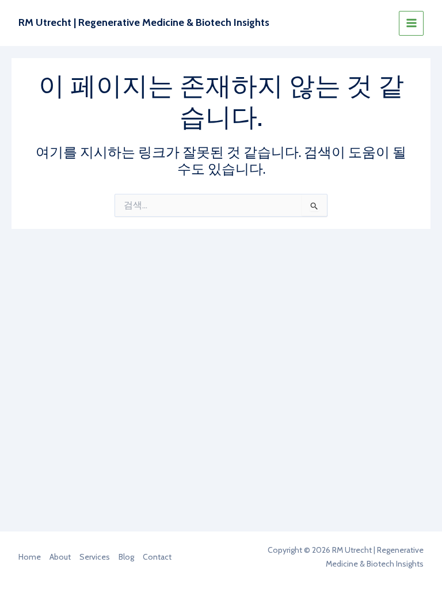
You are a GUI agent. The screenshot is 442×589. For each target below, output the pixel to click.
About (60, 557)
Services (94, 557)
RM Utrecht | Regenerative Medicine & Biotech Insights (143, 22)
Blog (126, 557)
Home (29, 557)
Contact (157, 557)
